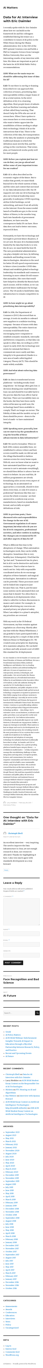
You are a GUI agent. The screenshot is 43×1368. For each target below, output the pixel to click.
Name (6, 929)
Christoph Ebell (15, 833)
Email (6, 940)
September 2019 (12, 1181)
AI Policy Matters (13, 1035)
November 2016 (12, 1285)
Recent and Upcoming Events (19, 1053)
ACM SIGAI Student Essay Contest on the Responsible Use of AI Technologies (22, 1083)
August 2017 (11, 1258)
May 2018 (10, 1230)
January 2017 (11, 1279)
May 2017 (9, 1267)
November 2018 (12, 1212)
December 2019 (12, 1175)
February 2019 (12, 1202)
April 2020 (10, 1166)
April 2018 (10, 1233)
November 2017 (12, 1248)
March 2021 (11, 1141)
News (8, 1322)
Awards (9, 1309)
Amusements (11, 1306)
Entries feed (11, 1349)
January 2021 (11, 1147)
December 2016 (12, 1282)
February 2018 (12, 1239)
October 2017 (11, 1251)
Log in (8, 1346)
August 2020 (11, 1154)
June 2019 (10, 1190)
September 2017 (12, 1255)
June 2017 (10, 1264)
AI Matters (10, 7)
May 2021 (10, 1138)
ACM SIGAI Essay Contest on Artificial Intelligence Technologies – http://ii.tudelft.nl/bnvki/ (22, 1105)
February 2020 (12, 1172)
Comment (8, 896)
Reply (6, 870)
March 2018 (11, 1236)
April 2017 (10, 1270)
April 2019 (10, 1196)
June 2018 (10, 1227)
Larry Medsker (12, 803)
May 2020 (10, 1163)
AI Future (10, 1056)
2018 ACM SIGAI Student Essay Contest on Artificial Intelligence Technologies (22, 1111)
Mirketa (9, 1090)
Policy (13, 805)
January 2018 (11, 1242)
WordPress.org (12, 1355)
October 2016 (11, 1288)
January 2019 (11, 1206)
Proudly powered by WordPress (24, 1364)
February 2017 (12, 1276)
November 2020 (12, 1150)
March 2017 (11, 1273)
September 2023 (13, 1132)
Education (10, 1315)
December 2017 (12, 1245)
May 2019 (10, 1193)
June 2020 (10, 1160)
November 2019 (12, 1178)
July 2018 (9, 1224)
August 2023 (11, 1135)
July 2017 (9, 1261)
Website (7, 951)
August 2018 (11, 1221)
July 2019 (9, 1187)
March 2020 (11, 1169)
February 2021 (12, 1144)
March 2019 (11, 1199)
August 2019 (11, 1184)
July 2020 (10, 1157)
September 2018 (12, 1218)
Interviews (7, 805)
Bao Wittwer (11, 1096)
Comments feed (12, 1352)
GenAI (8, 1032)
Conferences (11, 1312)
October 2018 (11, 1215)
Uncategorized (12, 1328)
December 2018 (12, 1209)
